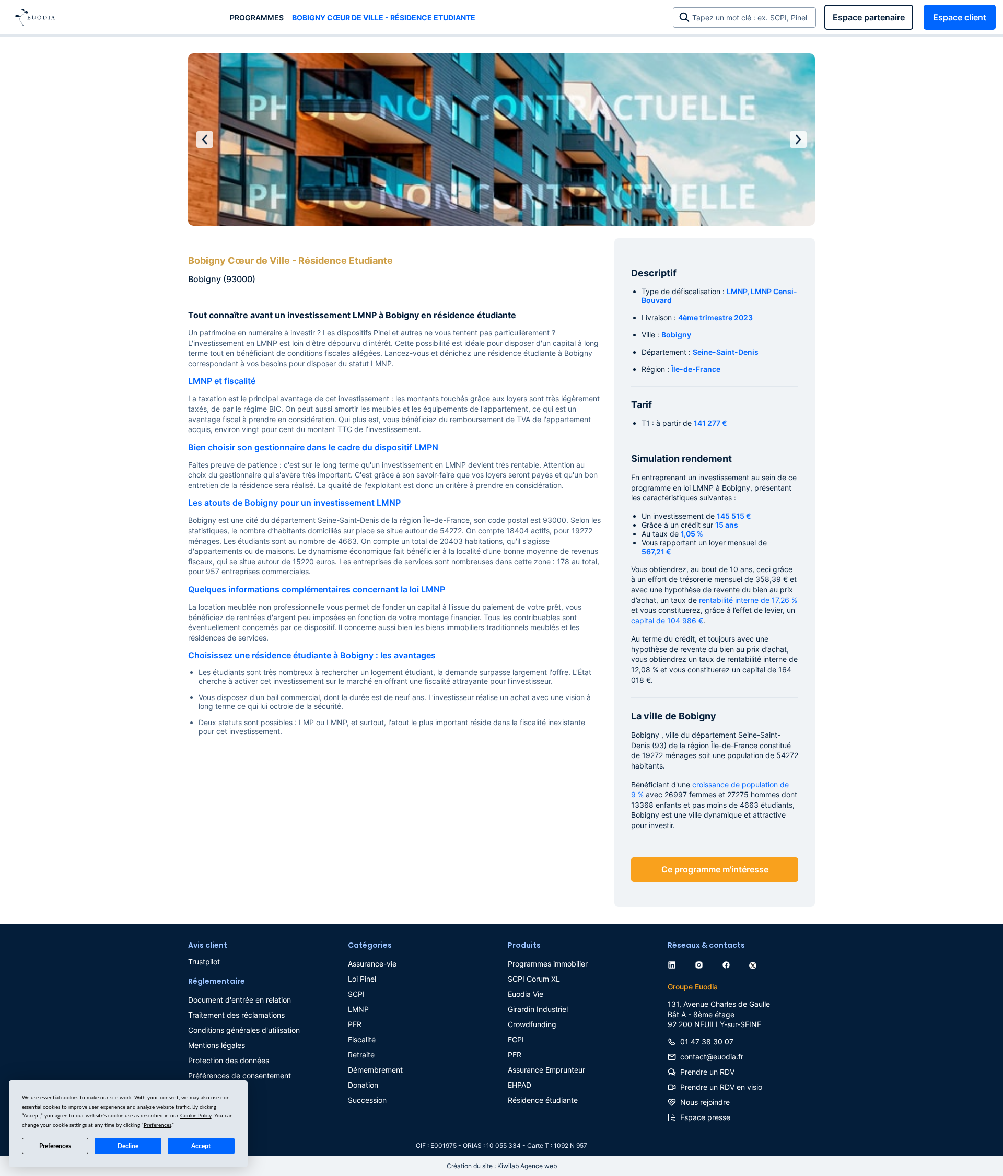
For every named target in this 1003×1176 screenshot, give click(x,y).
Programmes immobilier (548, 963)
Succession (367, 1100)
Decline (128, 1146)
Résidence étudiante (543, 1100)
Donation (363, 1084)
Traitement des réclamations (236, 1014)
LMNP (358, 1009)
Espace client (959, 17)
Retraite (361, 1054)
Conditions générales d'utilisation (244, 1030)
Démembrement (375, 1069)
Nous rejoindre (705, 1102)
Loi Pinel (362, 978)
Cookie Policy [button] (196, 1116)
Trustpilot (204, 961)
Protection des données (228, 1060)
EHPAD (519, 1084)
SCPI (356, 993)
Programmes (257, 17)
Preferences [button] (157, 1125)
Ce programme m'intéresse (714, 869)
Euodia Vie (525, 993)
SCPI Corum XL (534, 978)
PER (354, 1024)
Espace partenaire (869, 17)
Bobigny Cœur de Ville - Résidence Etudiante (383, 17)
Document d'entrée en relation (239, 999)
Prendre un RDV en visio (721, 1086)
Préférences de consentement (239, 1075)
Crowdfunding (532, 1024)
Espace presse (705, 1117)
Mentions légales (216, 1045)
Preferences (55, 1146)
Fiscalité (362, 1039)
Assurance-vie (372, 963)
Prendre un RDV (707, 1071)
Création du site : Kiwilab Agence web (502, 1166)
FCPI (516, 1039)
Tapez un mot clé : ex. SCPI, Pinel (751, 17)
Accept (201, 1146)
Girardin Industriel (538, 1009)
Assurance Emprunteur (546, 1069)
